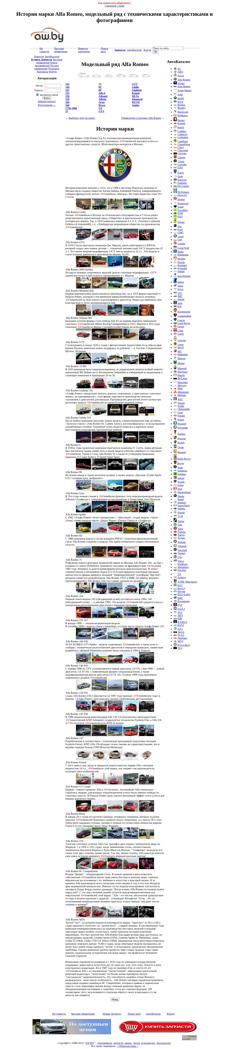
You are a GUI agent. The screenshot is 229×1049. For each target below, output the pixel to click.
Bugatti (181, 123)
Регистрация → (47, 105)
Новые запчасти (112, 1013)
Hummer (182, 265)
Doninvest (183, 203)
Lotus (181, 344)
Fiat (180, 226)
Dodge (181, 199)
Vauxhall (182, 550)
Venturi (181, 553)
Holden (181, 258)
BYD (180, 101)
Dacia (181, 172)
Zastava (182, 577)
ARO (180, 71)
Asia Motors (183, 86)
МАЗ (180, 641)
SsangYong (184, 505)
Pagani (181, 415)
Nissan (181, 403)
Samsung (182, 470)
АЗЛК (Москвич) (187, 581)
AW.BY (89, 1043)
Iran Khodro (184, 276)
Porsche (182, 438)
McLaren (182, 378)
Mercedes (183, 382)
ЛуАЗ (181, 635)
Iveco (180, 289)
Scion (181, 485)
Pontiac (181, 434)
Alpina (181, 83)
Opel (180, 412)
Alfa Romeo (183, 79)
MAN (181, 347)
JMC (180, 296)
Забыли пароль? (47, 101)
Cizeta (181, 161)
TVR (180, 516)
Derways (182, 195)
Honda (181, 262)
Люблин (182, 638)
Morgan (182, 395)
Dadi (180, 176)
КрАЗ (181, 625)
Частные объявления (60, 50)
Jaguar (181, 299)
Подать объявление (46, 67)
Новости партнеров (84, 50)
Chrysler (182, 153)
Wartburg (182, 564)
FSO (180, 216)
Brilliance (183, 115)
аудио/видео (148, 1043)
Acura (180, 75)
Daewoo (182, 179)
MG (180, 351)
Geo (180, 239)
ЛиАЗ (181, 632)
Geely (181, 236)
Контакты (42, 71)
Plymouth (183, 427)
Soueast (182, 502)
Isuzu (180, 285)
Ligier (181, 333)
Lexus (181, 326)
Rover (181, 463)
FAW (180, 213)
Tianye (181, 534)
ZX (179, 574)
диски (136, 1043)
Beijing (181, 104)
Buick (181, 127)
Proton (181, 442)
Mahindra (183, 354)
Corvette (182, 164)
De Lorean (183, 186)
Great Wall (183, 248)
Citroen (181, 157)
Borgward (183, 112)
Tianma (181, 531)
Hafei (180, 251)
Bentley (182, 107)
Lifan (180, 330)
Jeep (180, 303)
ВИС (180, 598)
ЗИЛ (180, 615)
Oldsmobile (184, 409)
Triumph (182, 546)
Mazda (181, 375)
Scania (181, 481)
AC (179, 68)
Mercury (182, 385)
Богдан (181, 591)
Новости (39, 56)
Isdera (181, 282)
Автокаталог (163, 1043)
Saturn (181, 478)
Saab (180, 467)
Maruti (181, 363)
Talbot (181, 521)
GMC (181, 232)
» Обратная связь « (127, 1046)
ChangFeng (184, 144)
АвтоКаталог (134, 50)
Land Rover (184, 323)
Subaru (181, 508)
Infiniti (181, 271)
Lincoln (182, 340)
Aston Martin (184, 90)
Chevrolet (183, 150)
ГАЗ (180, 605)
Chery (181, 147)
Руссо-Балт (184, 645)
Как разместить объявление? (114, 2)
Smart (181, 499)
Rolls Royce (184, 458)
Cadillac (182, 131)
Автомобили (104, 1043)
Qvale (181, 447)
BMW (181, 98)
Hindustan (183, 254)
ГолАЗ (181, 609)
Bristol (181, 120)
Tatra (180, 528)
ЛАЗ (180, 629)
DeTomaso (183, 192)
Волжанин (184, 601)
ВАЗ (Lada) (184, 594)
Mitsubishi (183, 392)
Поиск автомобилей (46, 64)
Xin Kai (182, 570)
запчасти (118, 1043)
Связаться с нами (114, 5)
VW (180, 557)
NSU (180, 399)
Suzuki (181, 512)
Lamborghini (184, 316)
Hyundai (182, 268)
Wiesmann (183, 567)
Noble (181, 406)
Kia (179, 306)
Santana (182, 474)
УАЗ (180, 648)
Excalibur (183, 210)
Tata (180, 524)
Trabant (182, 542)
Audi (180, 94)
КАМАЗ (182, 622)
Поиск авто (104, 50)
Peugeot (182, 423)
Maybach (182, 371)
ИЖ (180, 618)
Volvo (181, 561)
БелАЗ (181, 588)
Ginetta (181, 243)
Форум (147, 50)
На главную (44, 50)
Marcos (181, 358)
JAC (180, 293)
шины (128, 1043)
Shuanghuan (184, 492)
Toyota (181, 538)
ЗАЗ (180, 612)
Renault (182, 452)
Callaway (183, 134)
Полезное (53, 68)
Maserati (182, 368)
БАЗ (180, 585)
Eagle (181, 206)
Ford (180, 229)
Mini (180, 388)
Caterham (183, 141)
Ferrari (181, 222)
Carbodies (183, 137)
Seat (180, 488)
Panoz (181, 419)
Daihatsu (182, 183)
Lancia (181, 320)
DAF (180, 167)
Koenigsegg (184, 311)
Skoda (181, 496)
